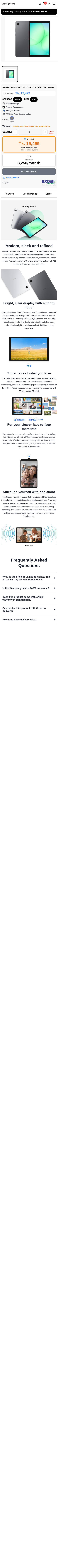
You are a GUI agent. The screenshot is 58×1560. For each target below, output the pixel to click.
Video (49, 194)
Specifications (30, 194)
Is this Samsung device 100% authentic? (29, 588)
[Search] (40, 4)
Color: (5, 120)
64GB (17, 99)
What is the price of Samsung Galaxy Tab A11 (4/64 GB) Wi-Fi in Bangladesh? (29, 578)
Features (9, 194)
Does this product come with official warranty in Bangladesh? (29, 598)
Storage (7, 99)
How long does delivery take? (29, 619)
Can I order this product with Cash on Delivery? (29, 609)
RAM (26, 99)
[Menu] (54, 3)
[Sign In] (49, 4)
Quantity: (7, 132)
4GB (33, 99)
